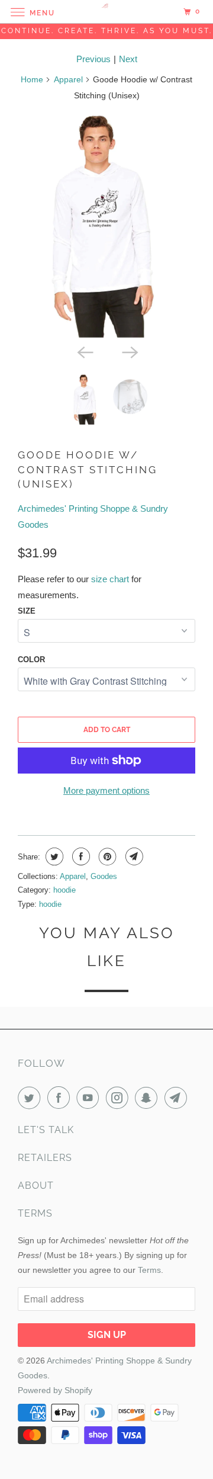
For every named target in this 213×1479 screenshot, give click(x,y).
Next (128, 59)
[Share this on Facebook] (79, 856)
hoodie (64, 890)
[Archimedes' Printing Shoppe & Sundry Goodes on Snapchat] (148, 1097)
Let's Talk (46, 1129)
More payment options (106, 790)
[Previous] (84, 351)
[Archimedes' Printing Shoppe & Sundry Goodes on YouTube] (90, 1097)
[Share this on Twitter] (53, 856)
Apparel (68, 79)
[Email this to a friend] (132, 856)
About (36, 1185)
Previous (93, 59)
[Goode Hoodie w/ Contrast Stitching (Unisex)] (106, 225)
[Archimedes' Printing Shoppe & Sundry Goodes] (106, 11)
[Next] (129, 351)
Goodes (104, 876)
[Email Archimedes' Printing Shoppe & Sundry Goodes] (178, 1097)
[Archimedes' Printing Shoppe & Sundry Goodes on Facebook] (61, 1097)
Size (27, 611)
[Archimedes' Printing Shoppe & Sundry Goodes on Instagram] (119, 1097)
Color (31, 659)
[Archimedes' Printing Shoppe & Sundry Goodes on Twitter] (31, 1097)
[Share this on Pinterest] (106, 856)
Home (32, 79)
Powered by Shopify (55, 1390)
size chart (110, 579)
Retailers (45, 1157)
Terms (35, 1213)
